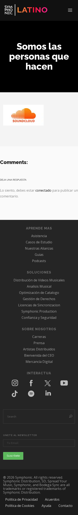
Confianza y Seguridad (39, 317)
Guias (39, 254)
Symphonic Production (39, 311)
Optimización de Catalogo (39, 292)
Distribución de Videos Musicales (39, 280)
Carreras (39, 336)
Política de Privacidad (21, 499)
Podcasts (39, 261)
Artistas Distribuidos (39, 349)
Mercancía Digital (39, 361)
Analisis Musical (39, 286)
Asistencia (39, 236)
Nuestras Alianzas (39, 248)
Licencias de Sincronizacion (39, 305)
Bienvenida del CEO (39, 355)
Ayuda (46, 505)
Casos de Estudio (39, 242)
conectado (43, 190)
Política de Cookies (19, 505)
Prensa (39, 343)
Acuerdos (52, 499)
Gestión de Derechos (39, 299)
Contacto (65, 505)
